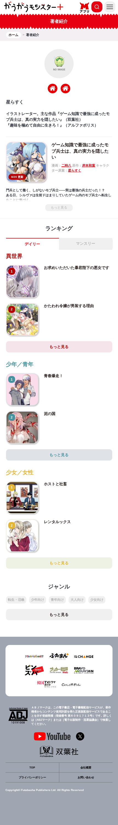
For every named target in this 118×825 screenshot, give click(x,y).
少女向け (96, 600)
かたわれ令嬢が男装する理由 (69, 306)
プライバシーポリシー (32, 777)
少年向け (37, 600)
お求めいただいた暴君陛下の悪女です (76, 267)
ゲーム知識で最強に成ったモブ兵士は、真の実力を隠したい (80, 150)
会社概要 (85, 767)
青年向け (57, 600)
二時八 (66, 165)
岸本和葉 (88, 165)
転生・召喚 (16, 600)
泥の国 (49, 413)
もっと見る (59, 207)
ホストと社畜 (55, 484)
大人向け (77, 600)
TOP (32, 767)
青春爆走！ (53, 376)
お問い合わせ (86, 777)
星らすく (74, 170)
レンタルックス (57, 522)
